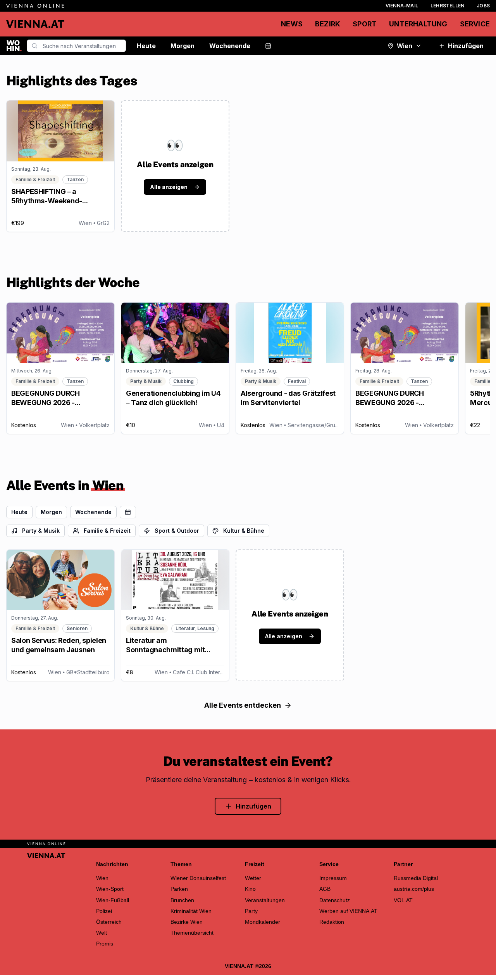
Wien (404, 46)
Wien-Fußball (112, 900)
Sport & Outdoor (177, 530)
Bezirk (327, 24)
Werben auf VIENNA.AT (348, 911)
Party (251, 911)
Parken (179, 889)
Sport (365, 24)
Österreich (109, 922)
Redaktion (331, 922)
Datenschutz (334, 900)
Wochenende (229, 46)
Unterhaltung (418, 24)
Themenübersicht (192, 933)
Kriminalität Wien (191, 911)
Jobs (483, 6)
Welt (101, 933)
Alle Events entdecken (242, 705)
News (292, 24)
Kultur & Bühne (243, 530)
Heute (146, 46)
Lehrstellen (447, 6)
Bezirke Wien (186, 922)
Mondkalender (262, 922)
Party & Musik (41, 530)
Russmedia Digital (416, 878)
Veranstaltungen (265, 900)
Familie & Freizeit (107, 530)
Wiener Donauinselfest (198, 878)
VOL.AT (403, 900)
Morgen (182, 46)
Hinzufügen (466, 46)
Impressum (333, 878)
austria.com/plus (414, 889)
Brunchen (182, 900)
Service (475, 24)
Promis (104, 943)
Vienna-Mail (402, 6)
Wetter (253, 878)
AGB (325, 889)
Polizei (104, 911)
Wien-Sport (110, 889)
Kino (250, 889)
